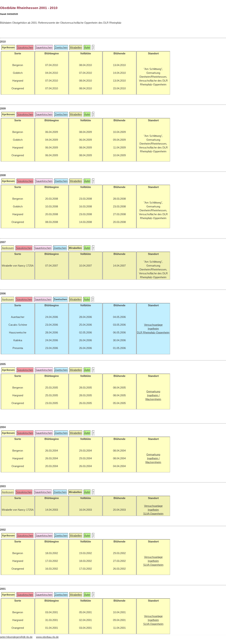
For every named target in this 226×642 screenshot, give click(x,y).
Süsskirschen (25, 47)
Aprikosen (8, 248)
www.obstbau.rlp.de (47, 637)
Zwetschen (61, 47)
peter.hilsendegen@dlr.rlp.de (16, 637)
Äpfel (87, 47)
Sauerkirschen (43, 47)
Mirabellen (76, 47)
